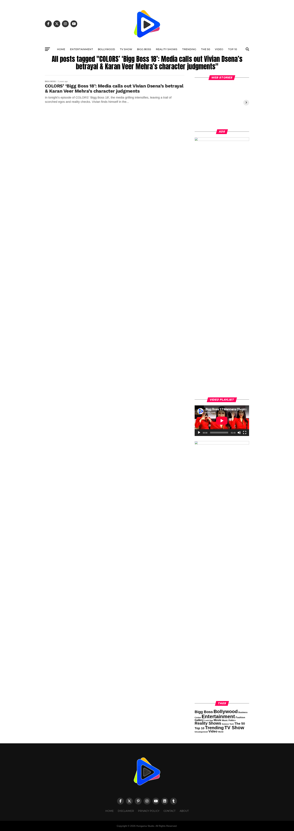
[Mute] (239, 432)
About (184, 810)
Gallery (199, 720)
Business (243, 712)
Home (61, 49)
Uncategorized (201, 732)
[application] (222, 420)
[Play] (199, 432)
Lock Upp (208, 720)
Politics (232, 720)
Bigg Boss (144, 49)
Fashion (240, 717)
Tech (232, 724)
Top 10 (232, 49)
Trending (189, 49)
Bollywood (106, 49)
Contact (170, 810)
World (220, 732)
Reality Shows (166, 49)
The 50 (205, 49)
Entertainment (81, 49)
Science (225, 724)
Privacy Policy (148, 810)
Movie (217, 720)
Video (219, 49)
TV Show (126, 49)
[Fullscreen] (244, 432)
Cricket (198, 717)
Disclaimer (126, 810)
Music (225, 720)
